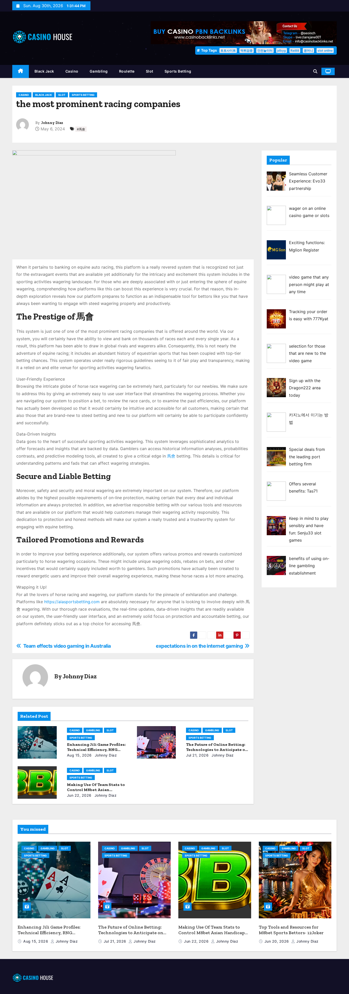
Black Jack (44, 71)
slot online (325, 50)
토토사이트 (228, 50)
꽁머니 (308, 50)
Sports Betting (178, 71)
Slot (149, 71)
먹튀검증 (246, 50)
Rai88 (294, 50)
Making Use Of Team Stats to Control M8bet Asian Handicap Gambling (96, 789)
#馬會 (81, 129)
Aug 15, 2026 (79, 755)
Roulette (127, 71)
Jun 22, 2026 (79, 795)
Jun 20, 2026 (277, 941)
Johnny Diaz (52, 123)
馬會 (171, 456)
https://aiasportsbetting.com (72, 601)
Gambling (99, 71)
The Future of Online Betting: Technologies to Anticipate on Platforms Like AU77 (217, 749)
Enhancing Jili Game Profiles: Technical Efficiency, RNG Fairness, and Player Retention (51, 932)
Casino (71, 71)
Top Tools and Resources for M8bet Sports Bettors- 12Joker (291, 930)
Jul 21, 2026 (197, 755)
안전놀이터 (265, 50)
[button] (315, 71)
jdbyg (281, 50)
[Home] (20, 71)
